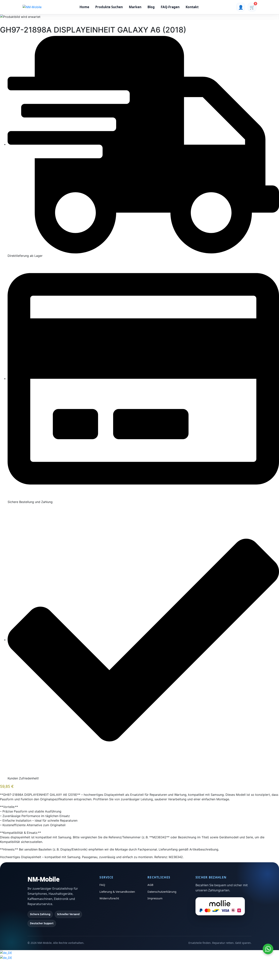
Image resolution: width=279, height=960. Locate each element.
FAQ (102, 885)
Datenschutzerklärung (161, 891)
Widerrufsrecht (109, 898)
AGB (150, 885)
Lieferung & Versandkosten (117, 891)
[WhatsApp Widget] (268, 949)
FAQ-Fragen (170, 7)
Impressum (154, 898)
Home (84, 7)
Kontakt (192, 7)
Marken (135, 7)
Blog (151, 7)
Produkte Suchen (109, 7)
